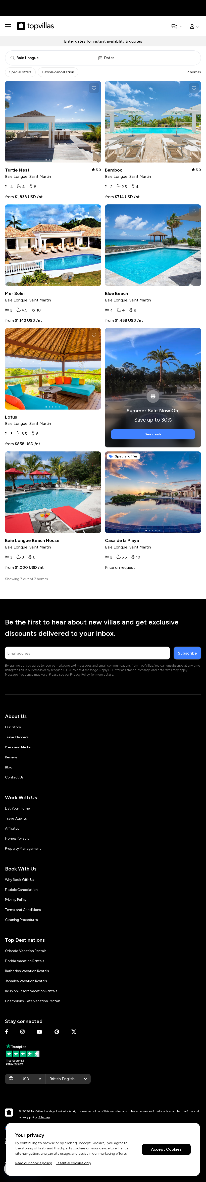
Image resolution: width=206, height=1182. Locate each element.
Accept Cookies (166, 1149)
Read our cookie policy (33, 1163)
